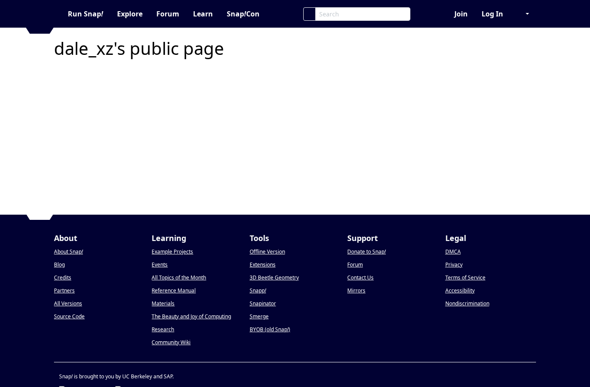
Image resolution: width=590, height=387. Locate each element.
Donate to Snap (366, 251)
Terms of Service (465, 277)
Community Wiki (171, 342)
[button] (523, 13)
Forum (167, 14)
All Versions (68, 303)
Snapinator (263, 303)
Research (163, 329)
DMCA (453, 251)
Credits (62, 277)
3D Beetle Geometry (274, 277)
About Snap (68, 251)
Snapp (258, 290)
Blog (59, 264)
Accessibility (460, 290)
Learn (203, 14)
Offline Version (267, 251)
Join (461, 14)
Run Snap (85, 14)
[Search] (309, 14)
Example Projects (172, 251)
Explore (130, 14)
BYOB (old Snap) (270, 329)
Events (160, 264)
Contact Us (360, 277)
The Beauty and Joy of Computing (191, 316)
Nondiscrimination (467, 303)
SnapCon (243, 14)
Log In (492, 14)
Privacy (454, 264)
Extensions (263, 264)
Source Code (69, 316)
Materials (163, 303)
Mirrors (356, 290)
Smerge (259, 316)
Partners (64, 290)
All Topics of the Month (179, 277)
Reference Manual (174, 290)
